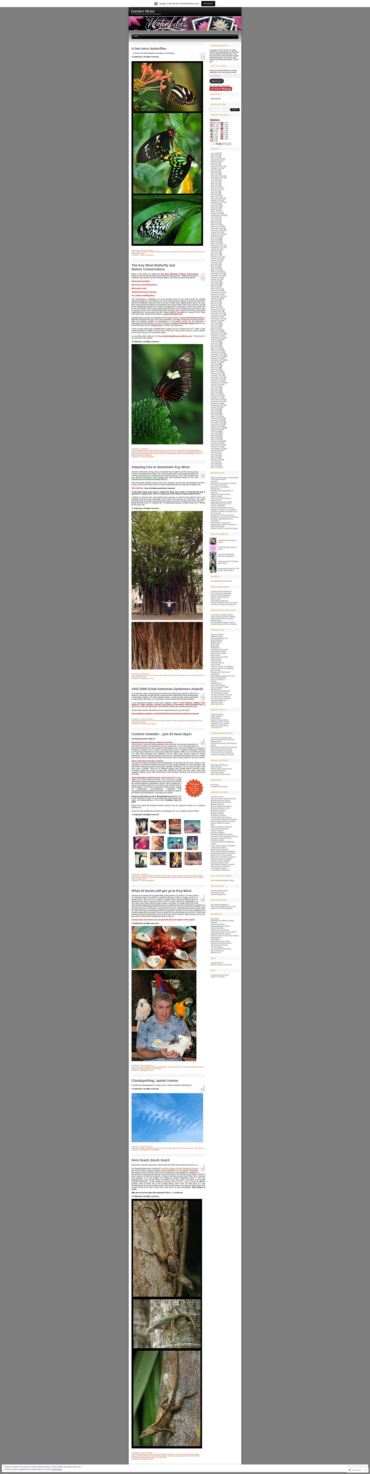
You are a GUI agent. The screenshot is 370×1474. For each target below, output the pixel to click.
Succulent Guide (217, 772)
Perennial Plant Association (221, 751)
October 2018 (216, 232)
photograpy (141, 1068)
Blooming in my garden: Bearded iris (220, 488)
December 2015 (217, 274)
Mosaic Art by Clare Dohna (221, 769)
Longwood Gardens (218, 847)
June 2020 (215, 206)
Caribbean (139, 675)
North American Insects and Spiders (225, 936)
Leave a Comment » (146, 250)
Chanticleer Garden (218, 815)
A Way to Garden (217, 634)
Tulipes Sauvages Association (222, 755)
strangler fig (195, 675)
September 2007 (217, 448)
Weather (201, 1148)
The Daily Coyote (217, 892)
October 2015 (216, 277)
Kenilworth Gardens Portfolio (222, 618)
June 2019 (215, 219)
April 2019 (215, 223)
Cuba (184, 1454)
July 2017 (214, 251)
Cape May (156, 876)
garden (159, 675)
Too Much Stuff (216, 702)
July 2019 (214, 217)
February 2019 (216, 227)
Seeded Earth (216, 683)
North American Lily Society (221, 749)
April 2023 (215, 174)
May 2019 (215, 221)
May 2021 (215, 193)
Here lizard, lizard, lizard (150, 1160)
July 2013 (214, 322)
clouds (141, 1148)
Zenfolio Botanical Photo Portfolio (224, 624)
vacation (159, 1068)
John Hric (221, 554)
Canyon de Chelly (146, 876)
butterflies (139, 252)
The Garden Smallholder (220, 691)
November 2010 (217, 379)
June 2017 (215, 253)
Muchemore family (183, 452)
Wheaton (141, 455)
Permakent (215, 674)
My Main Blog (216, 620)
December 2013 (217, 313)
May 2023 (215, 172)
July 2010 (214, 386)
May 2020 (215, 208)
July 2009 (214, 409)
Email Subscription (219, 66)
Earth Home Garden (218, 653)
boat (137, 1148)
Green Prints (216, 599)
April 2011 (215, 369)
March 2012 (215, 349)
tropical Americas (140, 677)
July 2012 (214, 341)
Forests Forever (217, 963)
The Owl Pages (217, 947)
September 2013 (217, 319)
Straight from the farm (219, 786)
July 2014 (214, 300)
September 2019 (217, 215)
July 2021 (214, 191)
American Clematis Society (221, 738)
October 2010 (216, 381)
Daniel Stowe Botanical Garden (223, 821)
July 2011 (214, 364)
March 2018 (215, 243)
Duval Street (178, 1067)
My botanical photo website (221, 502)
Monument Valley (140, 877)
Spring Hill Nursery (218, 770)
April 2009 (215, 415)
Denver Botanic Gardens (220, 823)
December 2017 (217, 245)
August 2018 (216, 236)
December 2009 (217, 400)
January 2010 (216, 398)
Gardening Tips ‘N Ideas (220, 722)
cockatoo (170, 1067)
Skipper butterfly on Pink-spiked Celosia (220, 495)
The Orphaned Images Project (222, 622)
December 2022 (217, 176)
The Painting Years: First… (228, 562)
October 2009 (216, 403)
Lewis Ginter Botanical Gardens (223, 846)
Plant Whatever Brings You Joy (223, 676)
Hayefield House (217, 663)
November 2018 (217, 230)
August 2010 (216, 384)
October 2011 (216, 358)
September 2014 (217, 296)
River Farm (198, 720)
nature (179, 252)
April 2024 (215, 164)
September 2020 (217, 202)
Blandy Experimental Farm (221, 802)
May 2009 (215, 413)
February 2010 (216, 396)
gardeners (186, 876)
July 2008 (214, 431)
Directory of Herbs (218, 924)
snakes (143, 1457)
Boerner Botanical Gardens (221, 806)
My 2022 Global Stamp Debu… (228, 569)
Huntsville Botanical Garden (222, 834)
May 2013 (215, 326)
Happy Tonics (172, 450)
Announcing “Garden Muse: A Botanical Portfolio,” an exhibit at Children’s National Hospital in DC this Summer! (224, 510)
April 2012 (215, 347)
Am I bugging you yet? (219, 638)
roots (188, 675)
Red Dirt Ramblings (218, 678)
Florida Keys (191, 1454)
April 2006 (215, 465)
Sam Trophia (153, 453)
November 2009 (217, 401)
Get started (208, 3)
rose (184, 877)
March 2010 (215, 394)
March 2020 (215, 211)
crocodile (179, 1454)
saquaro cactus (192, 877)
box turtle (156, 1454)
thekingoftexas (172, 453)
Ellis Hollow (215, 655)
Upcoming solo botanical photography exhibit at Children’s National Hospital (224, 524)
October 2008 (216, 426)
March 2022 (215, 187)
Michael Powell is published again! (224, 528)
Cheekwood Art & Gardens (221, 817)
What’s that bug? (217, 951)
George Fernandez (161, 450)
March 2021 (215, 196)
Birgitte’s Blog (216, 642)
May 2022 (215, 183)
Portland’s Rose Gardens (221, 861)
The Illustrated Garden (219, 693)
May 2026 (215, 155)
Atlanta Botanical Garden (220, 800)
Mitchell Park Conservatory (221, 855)
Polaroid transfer (176, 877)
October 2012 (216, 336)
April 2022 (215, 185)
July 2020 (214, 204)
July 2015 (214, 281)
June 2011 (215, 366)
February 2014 (216, 309)
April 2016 (215, 268)
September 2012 (217, 337)
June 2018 (215, 238)
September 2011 (217, 360)
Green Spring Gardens (220, 829)
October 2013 (216, 317)
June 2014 (215, 302)
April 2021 (215, 195)
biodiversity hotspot (142, 1454)
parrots (134, 1068)
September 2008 (217, 428)
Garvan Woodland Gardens (221, 827)
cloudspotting (149, 1148)
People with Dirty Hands (220, 672)
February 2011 (216, 373)
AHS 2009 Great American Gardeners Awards (167, 689)
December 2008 (217, 422)
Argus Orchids (216, 716)
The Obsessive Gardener (220, 696)
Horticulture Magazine (219, 601)
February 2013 (216, 332)
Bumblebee (215, 648)
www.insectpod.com (218, 894)
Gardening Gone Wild (219, 657)
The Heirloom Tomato (139, 722)
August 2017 (216, 249)
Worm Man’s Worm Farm (220, 774)
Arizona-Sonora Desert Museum (223, 799)
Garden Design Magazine (221, 595)
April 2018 (215, 242)
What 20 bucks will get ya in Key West (161, 891)
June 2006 (215, 463)
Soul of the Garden (218, 685)
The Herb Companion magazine (223, 604)
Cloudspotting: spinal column (155, 1080)
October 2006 (216, 460)
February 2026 (216, 159)
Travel (143, 253)
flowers (179, 876)
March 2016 (215, 270)
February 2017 (216, 257)
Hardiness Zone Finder (220, 724)
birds (141, 1067)
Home (136, 36)
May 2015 (215, 285)
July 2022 (214, 180)
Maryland (167, 452)
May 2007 (215, 456)
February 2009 (216, 418)
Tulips (133, 879)
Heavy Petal (215, 664)
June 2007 (215, 454)
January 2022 (216, 189)
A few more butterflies (149, 48)
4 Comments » (145, 673)
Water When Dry (217, 704)
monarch (174, 452)
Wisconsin (148, 455)
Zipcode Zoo (216, 952)
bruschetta (147, 1067)
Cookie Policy (56, 1469)
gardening (166, 675)
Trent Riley (222, 547)
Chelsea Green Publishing (221, 591)
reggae (147, 1068)
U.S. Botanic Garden (219, 868)
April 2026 (215, 157)
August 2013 (216, 321)
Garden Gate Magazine (220, 597)
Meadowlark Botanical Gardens (223, 853)
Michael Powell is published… (226, 555)
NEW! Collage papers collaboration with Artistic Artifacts (224, 478)
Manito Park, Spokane (219, 849)
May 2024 (215, 163)
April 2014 (215, 305)
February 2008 (216, 441)
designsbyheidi (224, 568)
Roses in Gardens (218, 680)
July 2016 (214, 262)
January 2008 (216, 443)
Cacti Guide (215, 718)
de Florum (215, 785)
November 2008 (217, 424)
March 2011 (215, 371)
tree (133, 677)
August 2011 (216, 362)
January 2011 (216, 375)
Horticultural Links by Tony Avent (223, 932)
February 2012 (216, 351)
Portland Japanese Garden (221, 859)
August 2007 (216, 450)
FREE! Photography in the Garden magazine (221, 505)
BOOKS (168, 720)
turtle (164, 1457)
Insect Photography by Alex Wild (223, 906)
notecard (158, 877)
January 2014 (216, 311)
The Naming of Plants (219, 945)
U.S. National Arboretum (220, 870)
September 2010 (217, 383)
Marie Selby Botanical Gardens (223, 851)
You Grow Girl (216, 727)
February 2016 (216, 272)
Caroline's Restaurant (159, 1067)
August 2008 (216, 430)
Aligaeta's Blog (216, 636)
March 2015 (215, 289)
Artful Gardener (217, 640)
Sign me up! (216, 81)
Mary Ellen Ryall (158, 452)
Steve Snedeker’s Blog (220, 687)
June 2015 (215, 283)
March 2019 (215, 225)
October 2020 (216, 200)
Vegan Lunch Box (218, 977)
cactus (138, 876)
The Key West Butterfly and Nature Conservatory (153, 267)
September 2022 (217, 178)
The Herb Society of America (222, 753)
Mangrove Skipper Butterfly (181, 1456)
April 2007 (215, 458)
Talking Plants (216, 689)
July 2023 (214, 170)
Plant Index (215, 939)
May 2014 (215, 304)
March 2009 (215, 416)
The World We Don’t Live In (221, 581)
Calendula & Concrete (219, 649)
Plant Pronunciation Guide (221, 943)
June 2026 (215, 153)
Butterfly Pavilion (217, 814)
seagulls (201, 877)
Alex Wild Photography (220, 905)
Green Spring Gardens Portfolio (223, 617)
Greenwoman (216, 661)
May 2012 (215, 345)
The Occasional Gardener (221, 698)
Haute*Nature (216, 767)
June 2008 (215, 433)
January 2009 (216, 420)
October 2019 (216, 213)
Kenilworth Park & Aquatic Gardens (224, 836)
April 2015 (215, 287)
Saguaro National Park (220, 862)
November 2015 (217, 275)
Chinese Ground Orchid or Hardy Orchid (221, 499)
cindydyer (221, 540)
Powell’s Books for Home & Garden (224, 603)
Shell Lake (162, 453)
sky (192, 1148)
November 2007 (217, 445)
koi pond (149, 452)
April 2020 (215, 210)
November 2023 (217, 166)
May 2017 (215, 255)
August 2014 (216, 298)
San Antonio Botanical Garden (222, 864)
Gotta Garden (216, 659)
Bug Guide (215, 919)
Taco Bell (159, 1457)
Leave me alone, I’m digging (222, 666)
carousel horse (166, 876)
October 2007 (216, 447)
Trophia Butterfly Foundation (191, 453)
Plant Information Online (220, 941)
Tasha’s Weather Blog (219, 891)
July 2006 (214, 462)
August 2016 (216, 260)
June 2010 (215, 388)
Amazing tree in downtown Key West (161, 467)
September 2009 (217, 405)
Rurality (214, 681)
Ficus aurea (147, 675)
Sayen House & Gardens (220, 866)
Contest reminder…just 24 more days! (162, 734)
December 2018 (217, 228)
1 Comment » (144, 449)
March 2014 (215, 307)
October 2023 (216, 168)
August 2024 (216, 161)
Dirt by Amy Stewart (218, 651)
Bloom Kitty (215, 644)
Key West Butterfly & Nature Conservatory (162, 252)
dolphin (157, 1148)
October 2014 (216, 294)
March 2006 (215, 467)
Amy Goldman (160, 720)
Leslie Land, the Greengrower (222, 668)
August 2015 (216, 279)
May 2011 (214, 368)
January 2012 (216, 352)
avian (137, 1067)
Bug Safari (215, 646)
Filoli (212, 825)
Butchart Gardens (217, 812)
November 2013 (217, 315)
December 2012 (217, 334)
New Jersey (151, 877)
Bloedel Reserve (217, 804)
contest (174, 876)
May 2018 (215, 240)
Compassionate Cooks (220, 975)
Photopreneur (216, 937)
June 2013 (215, 324)
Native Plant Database (219, 726)
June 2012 (215, 343)
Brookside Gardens (142, 450)
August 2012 (216, 339)
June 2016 (215, 264)
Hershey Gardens (218, 832)
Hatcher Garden (217, 831)
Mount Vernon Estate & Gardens (223, 857)
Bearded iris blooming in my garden (225, 517)
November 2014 (217, 292)
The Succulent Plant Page (221, 949)
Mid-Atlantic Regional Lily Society (224, 747)
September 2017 (217, 247)
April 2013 (215, 328)
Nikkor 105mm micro (188, 252)
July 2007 (214, 452)
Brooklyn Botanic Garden (220, 808)
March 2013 (215, 330)
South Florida (150, 1457)
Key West (181, 450)
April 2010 (215, 392)
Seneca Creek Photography (222, 908)
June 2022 (215, 181)
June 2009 (215, 411)
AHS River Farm (217, 797)
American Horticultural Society (145, 720)
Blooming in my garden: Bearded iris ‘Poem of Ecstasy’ (224, 484)
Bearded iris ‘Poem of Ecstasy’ (223, 515)
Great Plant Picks (217, 928)
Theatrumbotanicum (218, 700)
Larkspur (214, 481)
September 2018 (217, 234)
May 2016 (215, 266)
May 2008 (215, 435)
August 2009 (216, 407)
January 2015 (216, 290)
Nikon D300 (200, 252)
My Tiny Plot (215, 670)
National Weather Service (221, 934)
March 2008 (215, 439)
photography (136, 253)
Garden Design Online (219, 720)
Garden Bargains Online (220, 926)
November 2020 (217, 198)
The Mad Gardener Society (221, 695)
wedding (134, 455)
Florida (145, 252)
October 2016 (216, 258)
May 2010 (215, 390)
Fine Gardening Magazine (221, 593)
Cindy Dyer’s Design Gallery (222, 615)
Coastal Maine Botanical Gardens (224, 819)
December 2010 (217, 377)
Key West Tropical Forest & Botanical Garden (152, 1456)
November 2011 (217, 356)
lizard (170, 1456)
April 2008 (215, 437)
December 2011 (217, 354)
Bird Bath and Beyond (219, 765)
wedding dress (141, 879)
